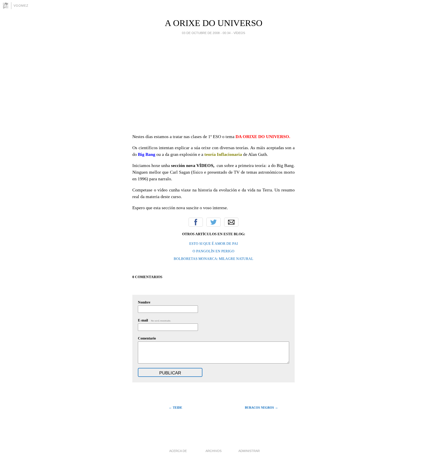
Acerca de (178, 451)
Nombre (144, 302)
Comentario (147, 338)
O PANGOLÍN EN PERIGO (213, 251)
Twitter (213, 222)
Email (231, 222)
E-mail (154, 320)
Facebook (196, 222)
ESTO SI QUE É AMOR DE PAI (213, 243)
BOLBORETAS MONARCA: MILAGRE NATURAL (213, 259)
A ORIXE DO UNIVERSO (213, 23)
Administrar (249, 451)
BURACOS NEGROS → (261, 407)
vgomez (21, 5)
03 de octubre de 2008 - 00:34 (206, 33)
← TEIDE (175, 407)
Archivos (213, 451)
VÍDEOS (239, 33)
